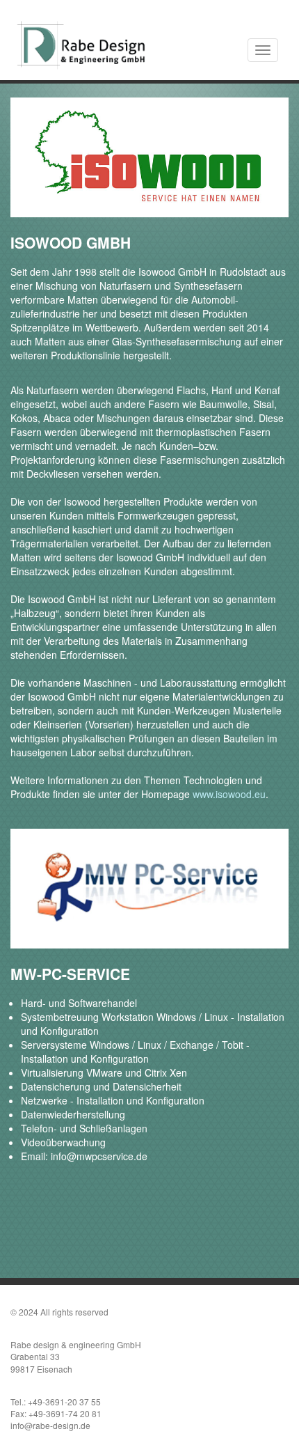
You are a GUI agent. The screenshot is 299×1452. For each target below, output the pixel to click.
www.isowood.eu (229, 794)
